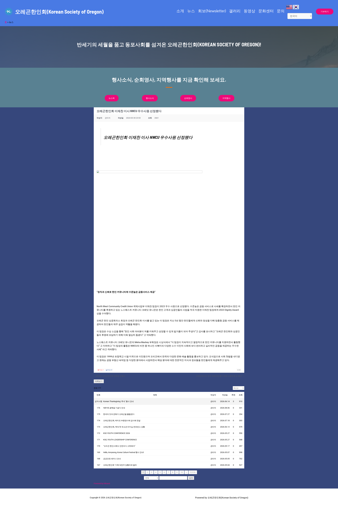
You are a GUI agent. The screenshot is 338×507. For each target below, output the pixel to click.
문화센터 (266, 10)
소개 (180, 10)
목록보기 (98, 381)
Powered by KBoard (102, 483)
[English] (289, 6)
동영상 (249, 10)
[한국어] (296, 6)
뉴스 (191, 10)
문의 (281, 10)
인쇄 (239, 370)
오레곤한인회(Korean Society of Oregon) (59, 11)
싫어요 (109, 370)
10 (182, 472)
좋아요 (100, 370)
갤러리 (235, 10)
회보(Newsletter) (212, 10)
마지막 (193, 472)
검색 (191, 478)
